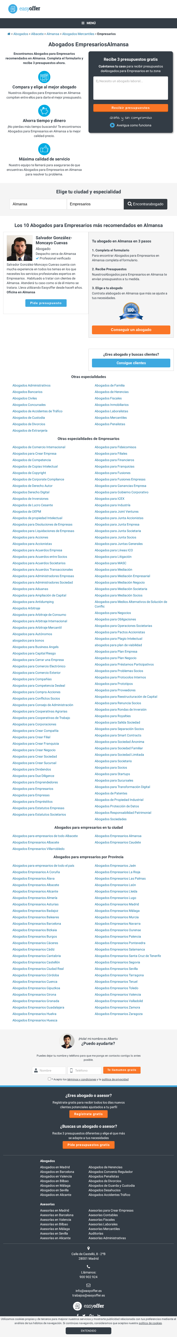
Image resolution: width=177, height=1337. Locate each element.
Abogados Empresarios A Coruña (36, 872)
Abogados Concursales (29, 405)
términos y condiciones (81, 1079)
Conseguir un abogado (131, 330)
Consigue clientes (131, 363)
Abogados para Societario (113, 761)
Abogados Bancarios (27, 392)
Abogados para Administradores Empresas (43, 576)
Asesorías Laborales (103, 1224)
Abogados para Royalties (113, 716)
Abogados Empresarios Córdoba (35, 975)
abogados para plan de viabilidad (118, 645)
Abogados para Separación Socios (119, 729)
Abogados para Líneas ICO (114, 550)
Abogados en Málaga (55, 1185)
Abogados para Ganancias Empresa (120, 486)
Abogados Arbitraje (26, 608)
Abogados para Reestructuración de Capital (126, 696)
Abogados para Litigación (113, 556)
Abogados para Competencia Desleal (38, 685)
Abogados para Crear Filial (31, 737)
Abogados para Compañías (32, 679)
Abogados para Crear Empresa (34, 453)
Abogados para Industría (112, 505)
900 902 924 (88, 1277)
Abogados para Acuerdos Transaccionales (42, 569)
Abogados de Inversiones (30, 498)
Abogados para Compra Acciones (36, 692)
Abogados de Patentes (111, 793)
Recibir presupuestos (131, 108)
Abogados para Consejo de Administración (42, 705)
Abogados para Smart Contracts (118, 735)
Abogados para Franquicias (114, 466)
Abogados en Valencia (56, 1176)
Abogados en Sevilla (54, 1190)
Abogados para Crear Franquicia (35, 743)
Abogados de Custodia (28, 417)
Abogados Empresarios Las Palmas (120, 878)
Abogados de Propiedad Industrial (119, 800)
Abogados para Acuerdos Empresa (37, 550)
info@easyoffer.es (89, 1291)
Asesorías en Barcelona (57, 1215)
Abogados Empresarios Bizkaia (34, 930)
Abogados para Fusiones (112, 473)
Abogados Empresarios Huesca (34, 1020)
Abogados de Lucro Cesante (32, 505)
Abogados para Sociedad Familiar (119, 748)
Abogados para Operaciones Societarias (123, 626)
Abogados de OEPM (26, 511)
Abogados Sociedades (111, 819)
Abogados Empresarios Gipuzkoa (36, 988)
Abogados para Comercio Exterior (36, 672)
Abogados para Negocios (113, 613)
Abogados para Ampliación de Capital (39, 595)
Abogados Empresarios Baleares (35, 917)
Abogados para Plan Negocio (115, 658)
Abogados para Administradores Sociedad (42, 582)
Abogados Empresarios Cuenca (34, 981)
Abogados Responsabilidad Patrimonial (123, 812)
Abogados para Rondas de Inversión (121, 709)
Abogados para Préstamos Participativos (124, 664)
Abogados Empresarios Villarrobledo (38, 849)
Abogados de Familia (110, 385)
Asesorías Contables (103, 1215)
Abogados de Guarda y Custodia (111, 1185)
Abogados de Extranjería (29, 430)
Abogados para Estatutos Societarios (39, 814)
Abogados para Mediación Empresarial (122, 576)
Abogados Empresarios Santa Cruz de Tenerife (128, 956)
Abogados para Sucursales (114, 780)
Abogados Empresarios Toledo (116, 988)
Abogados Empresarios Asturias (35, 904)
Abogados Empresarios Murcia (117, 917)
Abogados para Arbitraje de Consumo (39, 614)
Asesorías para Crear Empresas (110, 1210)
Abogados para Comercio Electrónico (38, 666)
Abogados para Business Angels (35, 647)
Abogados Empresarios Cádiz (33, 949)
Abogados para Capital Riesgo (34, 653)
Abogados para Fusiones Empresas (120, 479)
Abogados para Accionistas (32, 544)
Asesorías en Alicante (55, 1238)
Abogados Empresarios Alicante (35, 891)
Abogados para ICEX (109, 498)
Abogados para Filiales (111, 453)
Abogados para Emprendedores (35, 782)
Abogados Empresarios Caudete (118, 842)
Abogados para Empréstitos (32, 801)
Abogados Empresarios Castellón (36, 962)
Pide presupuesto (46, 303)
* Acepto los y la (90, 1079)
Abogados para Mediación (113, 569)
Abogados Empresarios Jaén (115, 865)
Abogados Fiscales (108, 398)
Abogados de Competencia (31, 460)
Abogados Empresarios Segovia (117, 962)
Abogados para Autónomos (32, 634)
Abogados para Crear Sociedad (34, 756)
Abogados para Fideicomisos (115, 447)
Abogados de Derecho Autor (32, 486)
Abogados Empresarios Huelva (34, 1014)
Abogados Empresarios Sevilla (116, 969)
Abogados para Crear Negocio (34, 750)
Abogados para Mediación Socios (118, 595)
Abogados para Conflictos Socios (36, 698)
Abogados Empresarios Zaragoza (119, 1014)
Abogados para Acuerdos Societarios (38, 563)
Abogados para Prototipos (114, 684)
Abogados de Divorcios (28, 424)
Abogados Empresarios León (115, 885)
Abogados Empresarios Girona (34, 994)
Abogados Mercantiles (111, 417)
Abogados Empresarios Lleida (116, 891)
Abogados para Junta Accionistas (119, 518)
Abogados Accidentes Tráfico (109, 1195)
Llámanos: (88, 1272)
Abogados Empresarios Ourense (118, 930)
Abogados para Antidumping (33, 602)
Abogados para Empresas (31, 795)
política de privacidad (115, 1079)
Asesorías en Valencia (55, 1219)
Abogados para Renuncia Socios (118, 703)
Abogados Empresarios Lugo (115, 898)
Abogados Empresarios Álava (33, 878)
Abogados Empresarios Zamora (117, 1007)
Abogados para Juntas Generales (119, 544)
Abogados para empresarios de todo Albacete (45, 836)
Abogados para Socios (111, 767)
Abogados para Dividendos (31, 769)
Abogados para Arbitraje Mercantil (37, 627)
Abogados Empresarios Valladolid (119, 1001)
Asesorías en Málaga (55, 1229)
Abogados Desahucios (104, 1190)
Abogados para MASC (110, 563)
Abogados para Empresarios (32, 789)
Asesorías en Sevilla (54, 1233)
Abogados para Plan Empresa (116, 651)
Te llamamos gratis (121, 1070)
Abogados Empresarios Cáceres (35, 943)
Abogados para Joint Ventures (117, 511)
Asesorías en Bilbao (54, 1224)
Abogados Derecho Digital (30, 492)
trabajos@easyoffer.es (88, 1295)
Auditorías (95, 1233)
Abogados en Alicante (55, 1195)
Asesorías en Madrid (54, 1210)
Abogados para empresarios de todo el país (43, 865)
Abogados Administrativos (31, 385)
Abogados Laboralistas (111, 411)
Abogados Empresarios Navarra (118, 923)
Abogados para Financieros (114, 460)
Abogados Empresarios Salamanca (120, 949)
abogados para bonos (28, 640)
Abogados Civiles (24, 398)
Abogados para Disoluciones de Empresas (42, 524)
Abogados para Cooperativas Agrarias (39, 711)
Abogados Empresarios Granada (35, 1001)
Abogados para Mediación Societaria (121, 589)
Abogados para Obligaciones (115, 619)
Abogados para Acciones (30, 537)
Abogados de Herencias (112, 392)
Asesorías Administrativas (107, 1238)
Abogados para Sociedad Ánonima (119, 742)
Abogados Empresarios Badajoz (35, 911)
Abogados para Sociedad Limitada (119, 754)
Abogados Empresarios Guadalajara (38, 1007)
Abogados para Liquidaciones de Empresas (43, 531)
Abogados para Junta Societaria (118, 531)
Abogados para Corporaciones (34, 724)
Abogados (47, 1161)
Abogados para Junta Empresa (117, 524)
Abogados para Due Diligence (33, 776)
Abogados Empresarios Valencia (118, 994)
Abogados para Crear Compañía (35, 730)
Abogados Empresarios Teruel (116, 981)
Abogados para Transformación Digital (122, 787)
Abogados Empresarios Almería (34, 898)
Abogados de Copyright (29, 473)
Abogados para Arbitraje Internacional (39, 621)
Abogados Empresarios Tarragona (119, 975)
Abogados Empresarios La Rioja (117, 872)
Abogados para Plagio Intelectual (118, 638)
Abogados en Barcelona (57, 1172)
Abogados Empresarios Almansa (118, 836)
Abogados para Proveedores (115, 690)
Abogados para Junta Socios (115, 537)
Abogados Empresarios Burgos (34, 936)
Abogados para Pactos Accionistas (120, 632)
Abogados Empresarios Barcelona (36, 923)
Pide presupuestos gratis (89, 1145)
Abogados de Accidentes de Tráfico (37, 411)
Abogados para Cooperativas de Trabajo (41, 718)
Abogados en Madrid (55, 1167)
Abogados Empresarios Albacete (35, 842)
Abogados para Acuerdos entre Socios (39, 556)
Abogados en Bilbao (54, 1181)
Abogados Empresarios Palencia (118, 936)
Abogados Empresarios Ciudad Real (38, 969)
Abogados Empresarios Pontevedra (120, 943)
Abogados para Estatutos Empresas (38, 808)
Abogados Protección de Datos (117, 806)
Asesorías (47, 1204)
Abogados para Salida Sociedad (117, 722)
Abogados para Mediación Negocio (120, 582)
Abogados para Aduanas (30, 589)
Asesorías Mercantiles (104, 1229)
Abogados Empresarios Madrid (117, 904)
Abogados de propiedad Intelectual (37, 518)
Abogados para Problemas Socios (119, 671)
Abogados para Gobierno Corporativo (121, 492)
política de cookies (150, 1323)
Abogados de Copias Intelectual (35, 466)
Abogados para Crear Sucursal (34, 763)
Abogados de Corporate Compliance (38, 479)
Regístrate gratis (88, 1114)
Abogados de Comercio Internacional (38, 447)
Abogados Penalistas (110, 424)
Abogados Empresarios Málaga (117, 911)
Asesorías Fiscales (101, 1219)
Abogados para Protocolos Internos (120, 677)
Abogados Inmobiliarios (112, 405)
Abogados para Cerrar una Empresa (38, 660)
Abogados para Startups (112, 774)
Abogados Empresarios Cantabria (36, 956)
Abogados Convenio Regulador (110, 1172)
